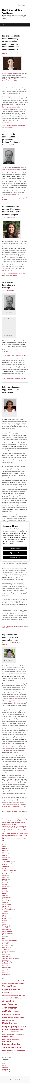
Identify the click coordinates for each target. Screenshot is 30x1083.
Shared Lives (24, 572)
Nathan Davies (6, 1032)
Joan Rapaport (9, 1004)
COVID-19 (4, 868)
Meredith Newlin (22, 1027)
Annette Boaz (22, 981)
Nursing (4, 924)
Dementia (4, 875)
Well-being (5, 969)
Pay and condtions (7, 933)
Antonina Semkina (7, 983)
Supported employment (8, 962)
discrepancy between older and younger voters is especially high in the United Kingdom (14, 746)
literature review (13, 779)
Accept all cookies (15, 557)
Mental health (5, 918)
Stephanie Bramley (11, 1044)
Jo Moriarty (5, 797)
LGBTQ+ (4, 913)
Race (3, 938)
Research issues (6, 944)
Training (4, 965)
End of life (5, 881)
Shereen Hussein (7, 1039)
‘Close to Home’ (14, 698)
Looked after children (9, 861)
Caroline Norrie (11, 989)
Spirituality (5, 960)
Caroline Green (9, 127)
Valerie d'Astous (13, 275)
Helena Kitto (5, 998)
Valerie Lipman (5, 627)
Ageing (8, 198)
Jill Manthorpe (9, 1000)
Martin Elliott (11, 1020)
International (14, 626)
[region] (15, 541)
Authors (9, 24)
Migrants (4, 920)
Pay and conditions (7, 931)
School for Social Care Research (10, 806)
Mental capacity (6, 917)
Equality (4, 882)
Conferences (5, 866)
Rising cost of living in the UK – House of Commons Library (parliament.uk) (14, 107)
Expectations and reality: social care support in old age (10, 637)
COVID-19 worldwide (9, 870)
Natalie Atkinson (19, 1029)
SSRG (6, 355)
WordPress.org (6, 1071)
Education (5, 879)
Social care (5, 954)
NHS (3, 922)
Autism (6, 911)
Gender (4, 890)
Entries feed (5, 1067)
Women (4, 972)
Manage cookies (15, 548)
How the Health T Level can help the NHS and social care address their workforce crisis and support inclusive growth (15, 835)
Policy (4, 936)
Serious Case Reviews (8, 951)
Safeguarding (5, 947)
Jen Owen (20, 998)
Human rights (5, 901)
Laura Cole (5, 1020)
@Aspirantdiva (12, 801)
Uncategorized (6, 967)
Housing (4, 899)
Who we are (5, 971)
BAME (3, 855)
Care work (9, 273)
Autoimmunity (6, 854)
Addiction (4, 847)
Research (4, 942)
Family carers (5, 886)
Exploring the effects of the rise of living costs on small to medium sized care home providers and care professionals (11, 42)
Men (3, 915)
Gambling (4, 888)
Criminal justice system (8, 872)
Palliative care (6, 929)
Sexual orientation (7, 953)
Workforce (5, 974)
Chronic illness (6, 863)
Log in (4, 1065)
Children (4, 859)
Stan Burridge (6, 1041)
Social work (5, 956)
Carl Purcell (20, 983)
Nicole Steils (15, 1032)
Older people (14, 125)
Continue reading (7, 122)
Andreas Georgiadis (13, 981)
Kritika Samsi (18, 1017)
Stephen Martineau (11, 1047)
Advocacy (4, 848)
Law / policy (5, 908)
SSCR (9, 355)
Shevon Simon (15, 1039)
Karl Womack (17, 1011)
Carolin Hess (7, 993)
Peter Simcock (20, 1034)
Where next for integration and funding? (8, 285)
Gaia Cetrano (22, 995)
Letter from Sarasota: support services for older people (11, 390)
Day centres (5, 874)
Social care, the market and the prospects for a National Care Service (11, 138)
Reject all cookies (15, 553)
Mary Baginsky (9, 1026)
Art (3, 852)
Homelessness (6, 897)
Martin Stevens (10, 380)
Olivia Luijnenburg (8, 1034)
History (4, 893)
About (4, 24)
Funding (8, 125)
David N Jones (14, 995)
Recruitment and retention (9, 940)
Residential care (21, 125)
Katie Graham (7, 1018)
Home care (5, 895)
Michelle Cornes (8, 1029)
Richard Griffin (8, 1036)
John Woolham (9, 1007)
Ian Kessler (13, 997)
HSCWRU (15, 81)
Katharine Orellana (11, 1014)
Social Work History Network (9, 958)
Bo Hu (14, 983)
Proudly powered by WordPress (15, 1080)
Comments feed (6, 1069)
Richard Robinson (18, 1037)
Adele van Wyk (5, 981)
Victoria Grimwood (7, 1053)
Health (12, 378)
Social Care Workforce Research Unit (11, 169)
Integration (17, 378)
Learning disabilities (7, 909)
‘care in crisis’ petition (15, 703)
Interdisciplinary (6, 904)
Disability (4, 877)
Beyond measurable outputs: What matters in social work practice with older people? (11, 210)
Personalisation (6, 935)
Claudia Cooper (6, 995)
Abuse (5, 949)
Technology (5, 963)
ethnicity (4, 884)
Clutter (4, 865)
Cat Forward (15, 993)
